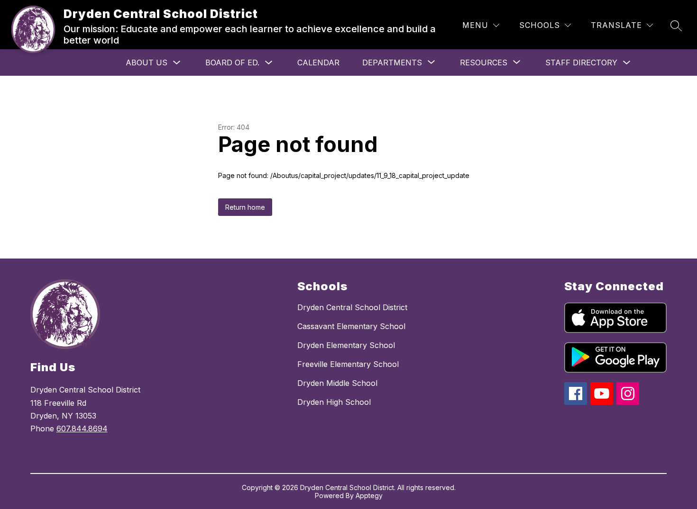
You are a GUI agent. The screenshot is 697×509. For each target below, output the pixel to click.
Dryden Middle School (337, 383)
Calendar (318, 62)
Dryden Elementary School (346, 345)
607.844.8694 (82, 428)
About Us (146, 62)
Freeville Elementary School (348, 364)
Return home (245, 207)
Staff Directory (581, 62)
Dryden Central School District (352, 307)
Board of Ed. (232, 62)
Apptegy (369, 495)
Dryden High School (334, 402)
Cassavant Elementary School (351, 326)
